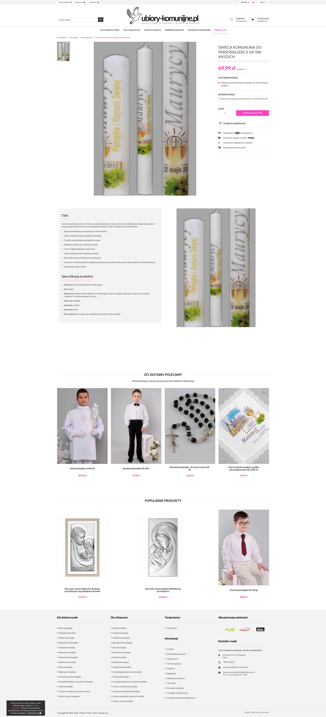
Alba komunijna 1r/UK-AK (82, 468)
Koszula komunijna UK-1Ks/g (244, 590)
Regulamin (171, 673)
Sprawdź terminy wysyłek (234, 147)
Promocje (220, 30)
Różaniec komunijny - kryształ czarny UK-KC (190, 468)
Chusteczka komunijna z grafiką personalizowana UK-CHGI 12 (243, 468)
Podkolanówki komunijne (70, 676)
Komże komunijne (120, 633)
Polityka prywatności (175, 678)
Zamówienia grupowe (176, 654)
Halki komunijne (66, 686)
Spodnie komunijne (120, 662)
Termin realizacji (173, 663)
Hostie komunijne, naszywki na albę (74, 691)
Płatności (170, 668)
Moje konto (171, 628)
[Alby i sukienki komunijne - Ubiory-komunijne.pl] (163, 15)
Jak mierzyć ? (172, 659)
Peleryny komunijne (67, 652)
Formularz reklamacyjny (177, 693)
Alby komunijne (65, 628)
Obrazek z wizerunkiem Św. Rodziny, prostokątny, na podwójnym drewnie (82, 590)
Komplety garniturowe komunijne (127, 672)
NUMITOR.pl (265, 712)
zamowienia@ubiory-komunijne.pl (235, 667)
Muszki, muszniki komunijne (124, 686)
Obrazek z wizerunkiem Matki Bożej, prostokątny (163, 590)
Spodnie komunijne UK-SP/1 (136, 468)
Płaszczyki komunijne (68, 657)
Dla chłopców (131, 30)
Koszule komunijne (120, 676)
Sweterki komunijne (67, 662)
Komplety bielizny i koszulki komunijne (76, 681)
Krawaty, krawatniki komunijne (126, 691)
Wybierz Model (226, 94)
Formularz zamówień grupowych (180, 697)
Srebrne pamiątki (174, 30)
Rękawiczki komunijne (68, 642)
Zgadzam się (34, 713)
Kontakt (170, 649)
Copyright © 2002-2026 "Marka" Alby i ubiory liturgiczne (82, 713)
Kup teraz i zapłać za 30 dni (235, 138)
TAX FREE (171, 683)
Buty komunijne (65, 667)
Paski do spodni (119, 657)
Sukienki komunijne (67, 633)
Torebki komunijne (67, 647)
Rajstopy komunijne (67, 672)
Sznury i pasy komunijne (69, 696)
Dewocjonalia (152, 30)
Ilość (221, 109)
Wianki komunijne (66, 638)
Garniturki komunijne (121, 667)
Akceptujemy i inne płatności (238, 133)
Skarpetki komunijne (121, 652)
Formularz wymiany (175, 688)
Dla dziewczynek (110, 30)
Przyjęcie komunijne (199, 30)
